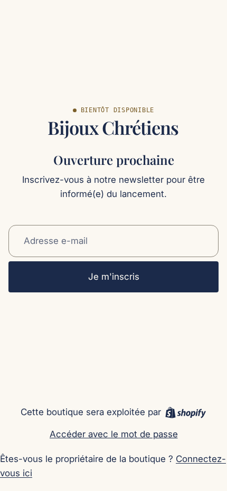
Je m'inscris (113, 276)
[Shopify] (185, 412)
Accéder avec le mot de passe (114, 434)
